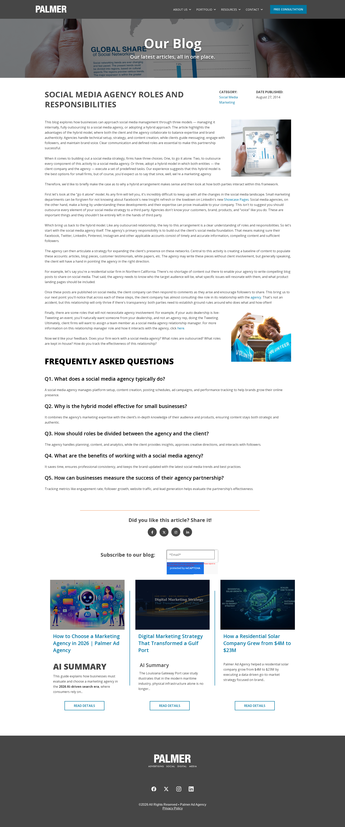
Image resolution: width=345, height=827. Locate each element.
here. (181, 328)
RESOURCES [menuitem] (229, 9)
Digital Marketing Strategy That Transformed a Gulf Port (170, 643)
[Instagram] (175, 532)
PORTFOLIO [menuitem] (204, 9)
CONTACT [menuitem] (252, 9)
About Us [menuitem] (180, 9)
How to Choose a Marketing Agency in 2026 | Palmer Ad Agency (86, 643)
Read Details (84, 705)
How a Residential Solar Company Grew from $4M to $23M (257, 643)
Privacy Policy (173, 808)
